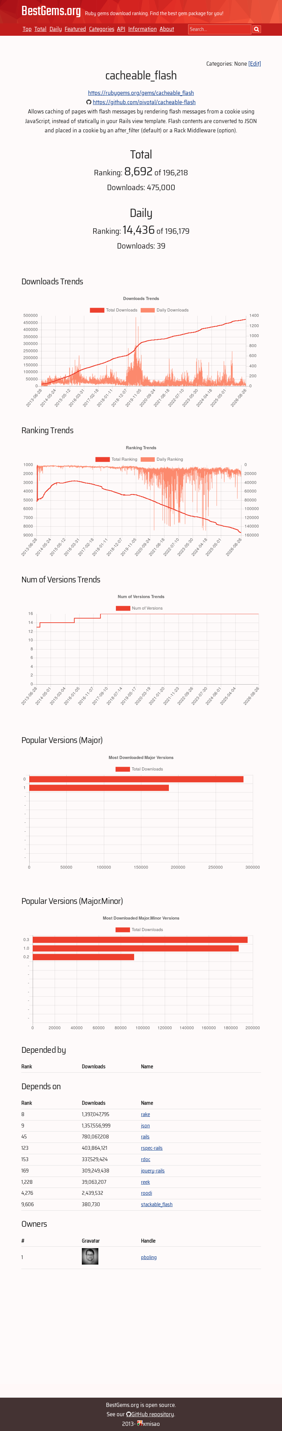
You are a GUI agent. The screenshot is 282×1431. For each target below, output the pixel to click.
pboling (149, 1257)
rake (145, 1114)
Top (27, 28)
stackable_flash (157, 1204)
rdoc (145, 1159)
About (167, 28)
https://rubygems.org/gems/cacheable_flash (141, 92)
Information (142, 28)
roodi (146, 1193)
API (121, 28)
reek (145, 1182)
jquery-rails (153, 1171)
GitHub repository (152, 1414)
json (145, 1126)
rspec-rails (152, 1148)
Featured (75, 28)
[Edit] (254, 63)
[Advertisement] (141, 1336)
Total (40, 28)
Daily (56, 28)
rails (145, 1137)
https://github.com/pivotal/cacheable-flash (144, 102)
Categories (101, 28)
